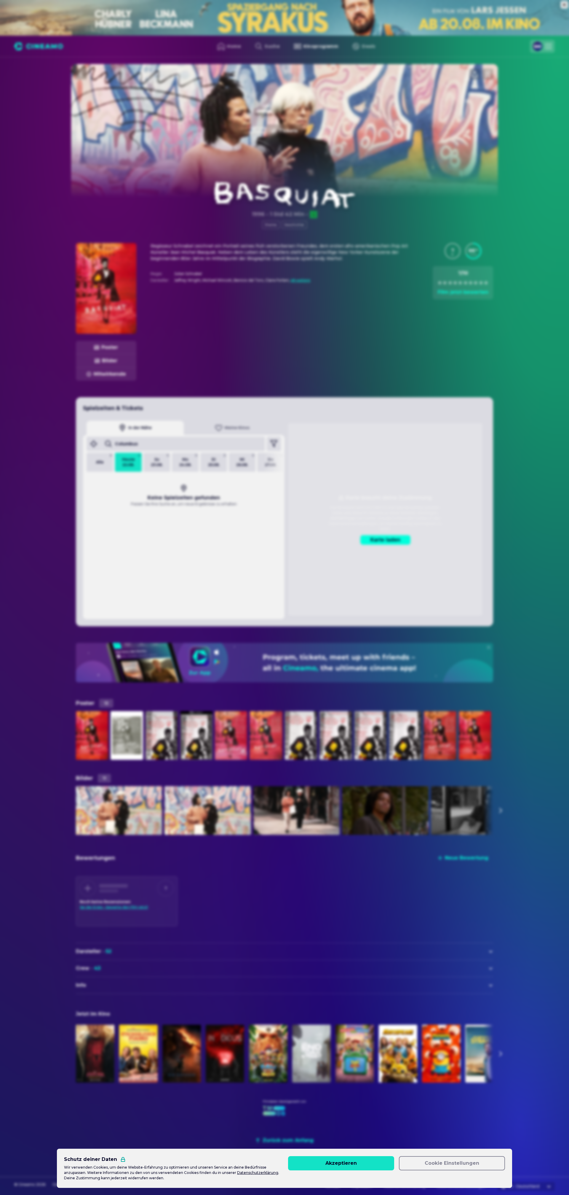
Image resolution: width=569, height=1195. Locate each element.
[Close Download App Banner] (488, 647)
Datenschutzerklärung (257, 1172)
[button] (453, 251)
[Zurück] (81, 74)
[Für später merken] (487, 74)
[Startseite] (38, 46)
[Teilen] (474, 74)
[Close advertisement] (564, 4)
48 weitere (300, 280)
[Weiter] (500, 810)
